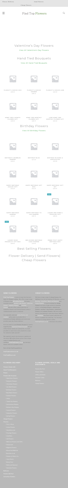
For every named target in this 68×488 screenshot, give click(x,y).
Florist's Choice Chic (13, 90)
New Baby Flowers (11, 392)
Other (8, 398)
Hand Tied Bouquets (9, 370)
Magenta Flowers (11, 447)
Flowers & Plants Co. (12, 456)
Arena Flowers (39, 303)
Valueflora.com (10, 430)
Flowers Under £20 (9, 367)
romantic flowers (14, 305)
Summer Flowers (11, 395)
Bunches (37, 301)
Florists (5, 421)
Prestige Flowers (11, 433)
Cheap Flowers (8, 419)
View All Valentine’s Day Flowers (34, 50)
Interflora (44, 301)
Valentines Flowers (12, 378)
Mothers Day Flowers (12, 407)
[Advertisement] (34, 29)
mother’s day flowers (20, 303)
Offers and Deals (40, 374)
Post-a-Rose (10, 424)
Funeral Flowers (11, 410)
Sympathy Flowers (11, 413)
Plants (5, 372)
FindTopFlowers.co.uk (16, 342)
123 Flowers (10, 438)
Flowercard (9, 444)
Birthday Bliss (34, 157)
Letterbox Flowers (9, 476)
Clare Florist (10, 459)
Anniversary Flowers (12, 404)
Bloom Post (9, 462)
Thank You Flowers (12, 401)
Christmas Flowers (11, 384)
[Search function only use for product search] (64, 13)
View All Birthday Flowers (34, 131)
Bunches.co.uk (10, 453)
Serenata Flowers (11, 468)
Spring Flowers (10, 416)
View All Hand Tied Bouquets (34, 63)
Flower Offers (39, 371)
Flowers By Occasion (9, 375)
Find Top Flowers (8, 297)
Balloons (6, 470)
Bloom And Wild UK (12, 450)
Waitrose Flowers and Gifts (14, 441)
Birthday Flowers (11, 389)
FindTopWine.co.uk (9, 355)
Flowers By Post (8, 473)
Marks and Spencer (53, 301)
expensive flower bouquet (19, 326)
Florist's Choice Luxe (55, 90)
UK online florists (18, 301)
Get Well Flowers (11, 387)
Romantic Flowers (11, 381)
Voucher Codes (39, 377)
